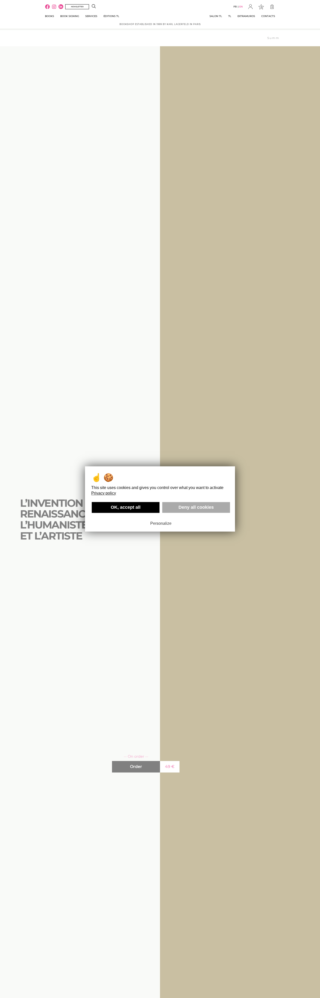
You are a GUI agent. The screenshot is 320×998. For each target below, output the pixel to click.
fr (235, 6)
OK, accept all (125, 507)
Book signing (69, 16)
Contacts (268, 16)
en (241, 6)
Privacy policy (103, 493)
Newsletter (77, 7)
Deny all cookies (196, 507)
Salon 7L (216, 16)
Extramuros (246, 16)
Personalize (161, 523)
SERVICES (91, 16)
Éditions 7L (111, 16)
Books (49, 16)
